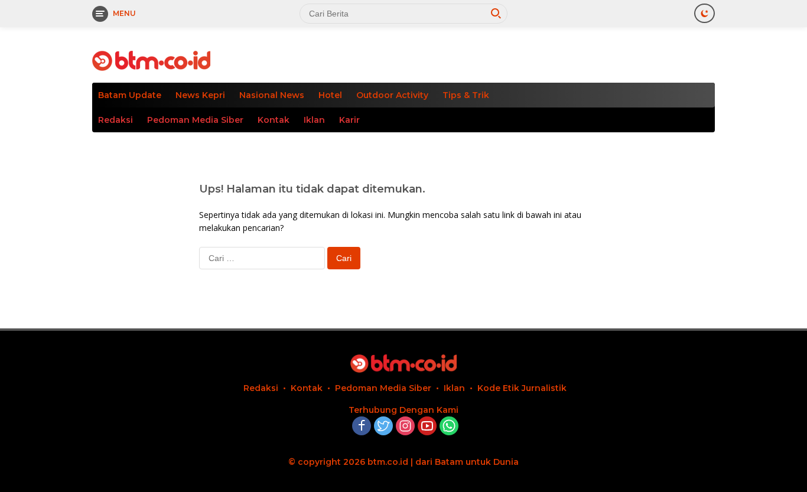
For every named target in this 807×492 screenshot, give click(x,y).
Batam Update (129, 95)
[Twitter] (383, 426)
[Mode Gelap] (704, 13)
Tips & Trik (465, 95)
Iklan (314, 120)
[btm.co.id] (151, 60)
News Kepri (200, 95)
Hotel (330, 95)
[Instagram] (405, 426)
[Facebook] (361, 426)
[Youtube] (427, 426)
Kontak (273, 120)
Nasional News (271, 95)
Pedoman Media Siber (195, 120)
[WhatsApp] (449, 426)
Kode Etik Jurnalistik (522, 388)
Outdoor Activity (392, 95)
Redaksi (115, 120)
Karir (349, 120)
